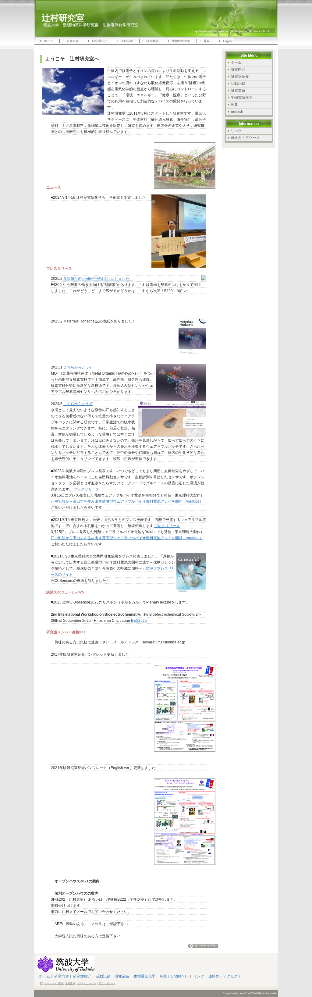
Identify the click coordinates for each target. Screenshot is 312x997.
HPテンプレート (106, 983)
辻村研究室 (63, 17)
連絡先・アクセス (245, 138)
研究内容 (72, 41)
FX (41, 983)
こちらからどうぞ (78, 367)
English (228, 41)
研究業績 (152, 41)
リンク (236, 131)
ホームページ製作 (54, 983)
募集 (207, 41)
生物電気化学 (181, 41)
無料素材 (70, 983)
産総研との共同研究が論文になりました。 (98, 278)
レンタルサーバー (86, 983)
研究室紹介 (99, 41)
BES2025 (139, 620)
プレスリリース (86, 489)
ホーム (48, 41)
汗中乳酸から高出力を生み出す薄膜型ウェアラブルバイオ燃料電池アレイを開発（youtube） (127, 501)
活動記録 (127, 41)
